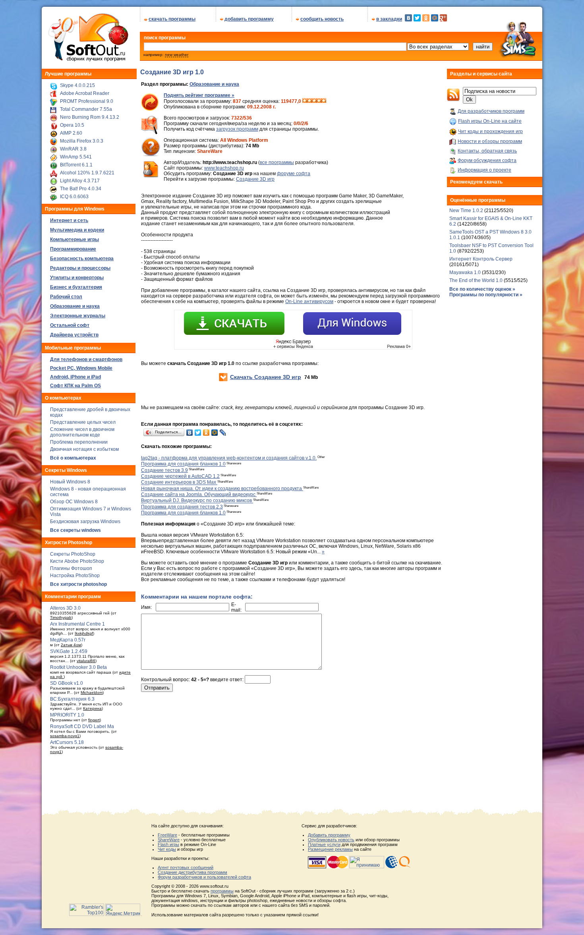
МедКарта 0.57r (67, 640)
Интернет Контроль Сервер (480, 259)
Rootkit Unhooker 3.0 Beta (78, 667)
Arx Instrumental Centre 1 (77, 624)
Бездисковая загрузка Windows (85, 521)
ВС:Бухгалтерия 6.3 (72, 699)
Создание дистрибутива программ (192, 872)
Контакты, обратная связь (487, 151)
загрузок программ (237, 129)
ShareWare (169, 839)
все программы (277, 162)
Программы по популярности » (485, 295)
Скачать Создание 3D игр (265, 377)
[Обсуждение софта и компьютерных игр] (520, 59)
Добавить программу (329, 835)
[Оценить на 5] (323, 101)
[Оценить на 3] (314, 101)
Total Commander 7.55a (86, 109)
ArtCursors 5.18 (67, 742)
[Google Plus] (443, 17)
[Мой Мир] (434, 17)
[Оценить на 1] (304, 101)
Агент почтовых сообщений (185, 867)
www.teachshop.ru (224, 168)
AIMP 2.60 (71, 133)
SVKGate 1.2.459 (68, 651)
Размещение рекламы (330, 849)
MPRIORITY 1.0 (67, 715)
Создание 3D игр (255, 179)
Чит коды (167, 849)
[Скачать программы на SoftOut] (87, 61)
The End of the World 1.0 (476, 280)
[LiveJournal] (223, 432)
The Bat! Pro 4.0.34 (80, 188)
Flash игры (168, 844)
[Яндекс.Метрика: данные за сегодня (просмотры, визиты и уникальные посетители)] (122, 910)
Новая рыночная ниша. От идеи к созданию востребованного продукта (222, 488)
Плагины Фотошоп (71, 568)
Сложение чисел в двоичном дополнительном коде (82, 432)
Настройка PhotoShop (75, 575)
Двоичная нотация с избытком (84, 449)
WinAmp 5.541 (76, 157)
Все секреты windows (75, 530)
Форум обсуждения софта (487, 160)
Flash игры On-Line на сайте (490, 121)
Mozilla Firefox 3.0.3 (81, 141)
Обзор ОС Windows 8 (74, 501)
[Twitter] (417, 17)
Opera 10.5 (72, 125)
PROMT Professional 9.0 (86, 101)
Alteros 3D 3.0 (65, 608)
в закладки (389, 19)
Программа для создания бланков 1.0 (183, 464)
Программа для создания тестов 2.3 (182, 507)
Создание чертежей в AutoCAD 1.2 (180, 476)
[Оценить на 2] (309, 101)
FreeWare (167, 835)
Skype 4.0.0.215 (77, 85)
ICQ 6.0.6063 (74, 196)
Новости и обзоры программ (490, 141)
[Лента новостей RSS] (453, 99)
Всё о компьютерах (73, 458)
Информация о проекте (484, 170)
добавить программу (249, 19)
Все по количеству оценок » (482, 289)
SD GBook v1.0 (66, 683)
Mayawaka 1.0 (465, 272)
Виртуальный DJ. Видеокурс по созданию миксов (197, 501)
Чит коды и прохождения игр (490, 131)
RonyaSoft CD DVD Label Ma (82, 726)
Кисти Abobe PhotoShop (77, 561)
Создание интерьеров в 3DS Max (179, 482)
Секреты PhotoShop (72, 554)
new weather (176, 54)
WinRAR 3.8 (73, 149)
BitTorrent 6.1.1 (76, 165)
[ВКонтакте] (408, 17)
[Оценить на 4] (319, 101)
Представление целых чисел (83, 422)
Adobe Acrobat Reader (84, 93)
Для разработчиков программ (491, 111)
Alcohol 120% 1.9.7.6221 (87, 173)
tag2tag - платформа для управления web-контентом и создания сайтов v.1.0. (229, 458)
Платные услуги (324, 844)
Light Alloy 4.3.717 (80, 181)
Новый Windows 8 (70, 482)
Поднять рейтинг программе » (199, 95)
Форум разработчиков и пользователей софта (204, 877)
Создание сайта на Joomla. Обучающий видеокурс (199, 494)
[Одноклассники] (425, 17)
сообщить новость (322, 19)
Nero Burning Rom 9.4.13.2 (89, 117)
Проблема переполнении (79, 442)
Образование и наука (214, 84)
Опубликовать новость (331, 839)
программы (222, 891)
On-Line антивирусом (309, 301)
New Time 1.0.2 (466, 210)
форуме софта (293, 173)
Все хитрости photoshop (78, 584)
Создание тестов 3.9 (164, 470)
